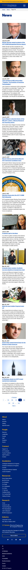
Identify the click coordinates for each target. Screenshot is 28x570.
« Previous (14, 397)
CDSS (3, 556)
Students (4, 440)
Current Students (6, 471)
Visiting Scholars (6, 496)
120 (9, 403)
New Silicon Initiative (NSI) (8, 521)
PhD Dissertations (6, 508)
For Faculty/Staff (6, 494)
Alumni (4, 442)
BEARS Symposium (7, 512)
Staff (3, 438)
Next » (14, 405)
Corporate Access (6, 519)
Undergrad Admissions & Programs (10, 463)
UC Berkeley (5, 551)
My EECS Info (5, 480)
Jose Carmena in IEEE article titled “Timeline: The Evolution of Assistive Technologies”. (13, 82)
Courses (4, 467)
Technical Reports (6, 507)
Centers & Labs (6, 505)
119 (24, 400)
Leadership (5, 434)
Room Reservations (7, 478)
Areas (3, 503)
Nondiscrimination (6, 560)
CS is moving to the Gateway (17, 1)
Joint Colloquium (6, 510)
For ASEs (4, 488)
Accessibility (5, 558)
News (8, 9)
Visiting (4, 423)
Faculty (4, 436)
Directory (4, 432)
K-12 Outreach (5, 451)
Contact (4, 456)
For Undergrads (6, 486)
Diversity (4, 421)
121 (13, 403)
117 (16, 400)
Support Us (5, 449)
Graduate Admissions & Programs (10, 465)
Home (3, 9)
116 (12, 400)
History (4, 419)
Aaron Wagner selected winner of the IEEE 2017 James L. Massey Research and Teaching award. (13, 120)
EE (2, 546)
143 (19, 403)
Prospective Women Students (9, 469)
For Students (5, 482)
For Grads (4, 484)
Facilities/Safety (6, 492)
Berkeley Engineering (7, 553)
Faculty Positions (6, 453)
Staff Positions (5, 455)
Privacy (4, 563)
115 (8, 400)
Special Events (5, 425)
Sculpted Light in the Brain (10, 233)
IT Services (5, 490)
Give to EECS (14, 535)
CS (2, 548)
